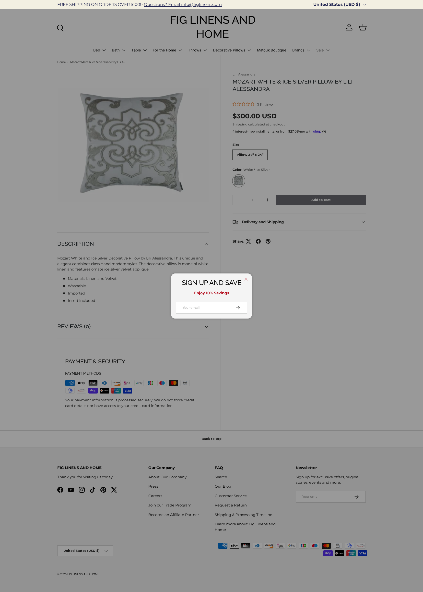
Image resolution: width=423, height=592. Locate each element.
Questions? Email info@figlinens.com (183, 4)
